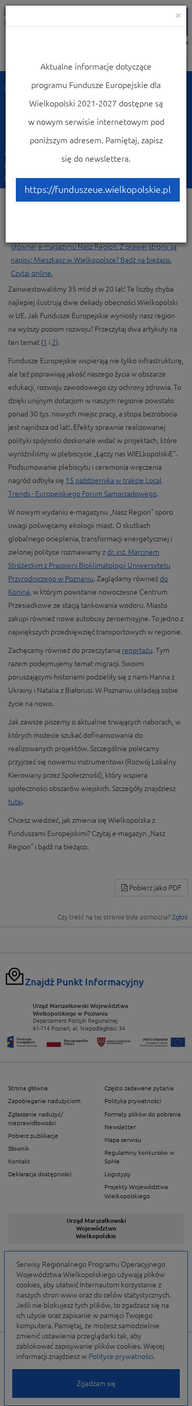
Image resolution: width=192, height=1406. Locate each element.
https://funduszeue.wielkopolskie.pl (98, 189)
